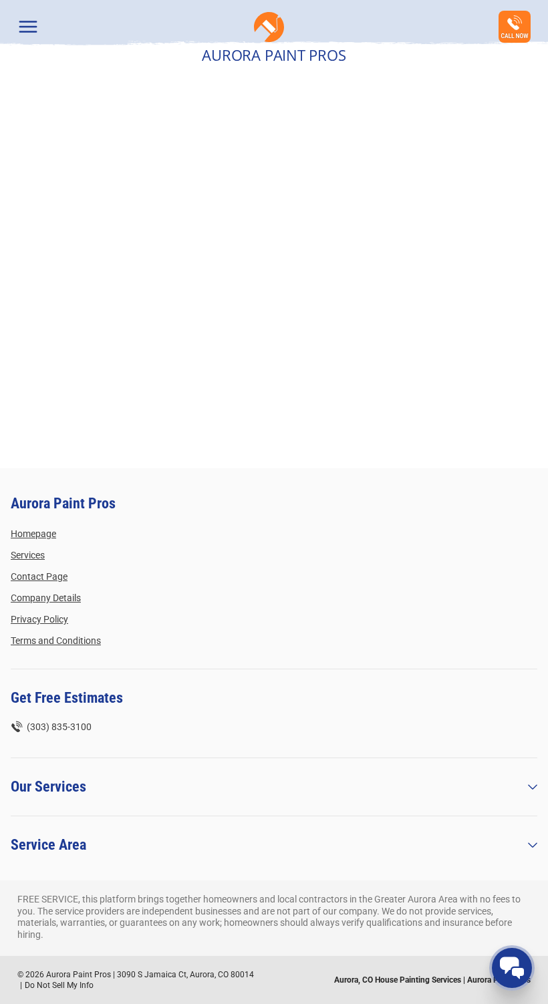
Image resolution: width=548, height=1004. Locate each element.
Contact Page (39, 576)
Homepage (33, 533)
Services (28, 555)
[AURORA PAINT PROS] (269, 27)
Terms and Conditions (56, 640)
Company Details (46, 598)
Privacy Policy (39, 619)
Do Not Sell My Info (59, 985)
